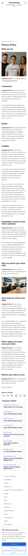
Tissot (5, 514)
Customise (14, 548)
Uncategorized (8, 517)
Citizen (6, 483)
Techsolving (14, 3)
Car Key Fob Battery (10, 476)
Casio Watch (7, 479)
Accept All (14, 544)
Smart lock (7, 507)
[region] (14, 541)
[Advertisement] (14, 22)
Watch (6, 521)
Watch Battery (8, 524)
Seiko (5, 500)
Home (3, 41)
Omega (6, 493)
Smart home (8, 504)
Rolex (5, 497)
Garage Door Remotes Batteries (13, 490)
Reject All (14, 552)
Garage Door (8, 486)
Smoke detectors (9, 510)
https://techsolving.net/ (10, 80)
